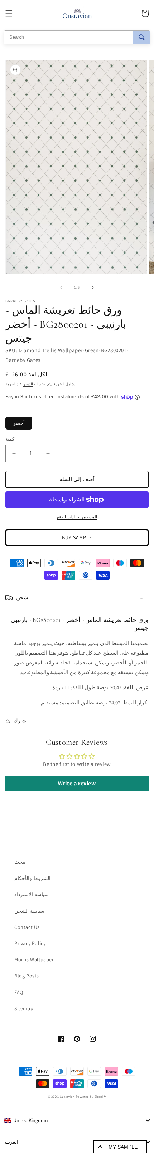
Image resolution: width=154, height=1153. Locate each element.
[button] (9, 13)
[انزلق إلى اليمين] (93, 287)
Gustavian (67, 1096)
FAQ (18, 992)
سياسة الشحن (29, 911)
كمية (9, 439)
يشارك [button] (21, 720)
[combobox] (77, 1120)
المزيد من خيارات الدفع (77, 516)
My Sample (123, 1147)
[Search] (141, 37)
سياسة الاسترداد (31, 894)
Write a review (77, 783)
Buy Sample (77, 537)
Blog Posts (26, 975)
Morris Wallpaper (34, 959)
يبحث (19, 862)
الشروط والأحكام (32, 878)
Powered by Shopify (91, 1096)
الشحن (28, 384)
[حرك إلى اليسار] (61, 287)
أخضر (19, 423)
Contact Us (27, 927)
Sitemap (23, 1008)
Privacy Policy (29, 943)
